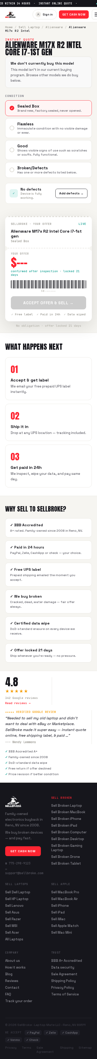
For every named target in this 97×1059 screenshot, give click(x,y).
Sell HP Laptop (16, 899)
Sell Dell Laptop (17, 892)
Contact (12, 987)
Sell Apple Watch (65, 926)
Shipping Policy (63, 981)
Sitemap (85, 1048)
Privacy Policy (62, 987)
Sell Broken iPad (64, 826)
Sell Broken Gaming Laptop (66, 848)
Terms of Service (65, 994)
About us (12, 960)
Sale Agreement (64, 974)
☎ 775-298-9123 (18, 863)
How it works (15, 967)
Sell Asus (12, 912)
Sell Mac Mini (61, 932)
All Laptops (14, 939)
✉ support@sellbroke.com (24, 871)
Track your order (18, 1001)
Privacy (11, 1048)
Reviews (11, 981)
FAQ (8, 994)
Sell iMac (58, 919)
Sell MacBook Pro (65, 892)
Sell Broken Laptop (66, 806)
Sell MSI (11, 926)
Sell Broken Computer (69, 832)
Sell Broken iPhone (66, 819)
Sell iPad (58, 912)
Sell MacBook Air (64, 899)
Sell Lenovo (14, 905)
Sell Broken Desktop (67, 839)
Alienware (54, 27)
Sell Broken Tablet (66, 864)
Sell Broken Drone (65, 857)
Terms (26, 1048)
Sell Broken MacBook (68, 812)
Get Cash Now (74, 14)
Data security (62, 967)
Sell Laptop (29, 27)
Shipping (66, 1048)
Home (9, 27)
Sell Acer (12, 932)
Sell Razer (13, 919)
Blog (8, 974)
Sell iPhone (60, 905)
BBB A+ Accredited (66, 960)
